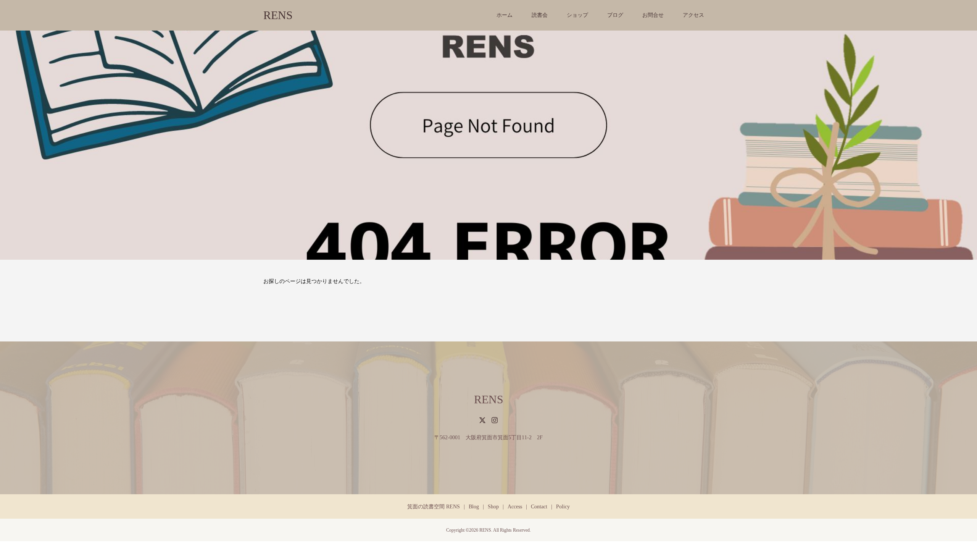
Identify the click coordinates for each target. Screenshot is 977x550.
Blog (474, 507)
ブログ (615, 15)
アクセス (693, 15)
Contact (539, 507)
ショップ (577, 15)
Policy (563, 507)
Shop (493, 507)
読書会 (540, 15)
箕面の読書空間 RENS (433, 507)
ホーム (505, 15)
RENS (278, 15)
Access (515, 507)
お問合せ (653, 15)
